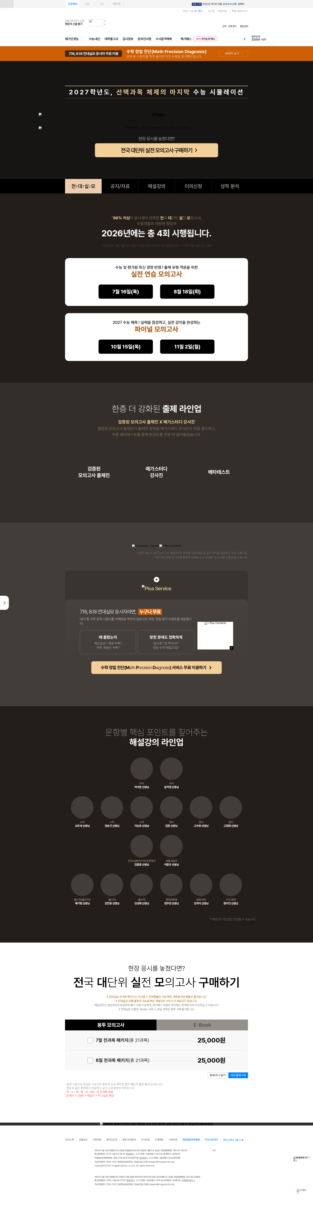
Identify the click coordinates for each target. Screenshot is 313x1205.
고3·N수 (72, 4)
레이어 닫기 (308, 1158)
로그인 (211, 11)
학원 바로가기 (239, 11)
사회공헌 (97, 1139)
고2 (87, 4)
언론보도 (83, 1139)
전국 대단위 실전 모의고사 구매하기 (156, 150)
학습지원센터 (211, 1139)
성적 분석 (229, 186)
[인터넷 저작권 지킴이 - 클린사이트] (207, 1151)
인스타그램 (104, 1192)
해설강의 (156, 186)
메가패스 (186, 39)
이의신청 (193, 186)
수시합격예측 (164, 39)
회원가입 (222, 11)
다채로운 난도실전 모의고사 (258, 38)
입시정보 (127, 39)
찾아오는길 (111, 1139)
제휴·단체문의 (129, 1139)
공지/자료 (120, 186)
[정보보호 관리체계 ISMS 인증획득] (201, 1151)
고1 (102, 4)
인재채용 (159, 1139)
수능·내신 (94, 39)
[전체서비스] (244, 39)
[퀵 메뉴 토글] (6, 4)
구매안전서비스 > (188, 1180)
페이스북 (97, 1192)
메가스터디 (156, 22)
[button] (105, 21)
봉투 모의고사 (110, 1025)
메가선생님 (72, 39)
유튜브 (126, 1192)
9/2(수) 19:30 (218, 4)
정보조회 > (130, 1154)
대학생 (116, 4)
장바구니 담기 (218, 1075)
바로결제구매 (238, 1075)
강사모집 (145, 1139)
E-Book (202, 1025)
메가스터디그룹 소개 (233, 1140)
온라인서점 (144, 39)
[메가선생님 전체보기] (82, 39)
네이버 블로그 (111, 1192)
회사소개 (69, 1139)
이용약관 (173, 1139)
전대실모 (83, 186)
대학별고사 (111, 39)
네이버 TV (119, 1192)
